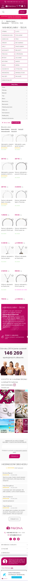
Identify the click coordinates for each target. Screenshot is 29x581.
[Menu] (3, 6)
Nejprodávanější (5, 131)
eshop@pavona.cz (15, 535)
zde (12, 568)
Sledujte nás (5, 387)
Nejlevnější (14, 129)
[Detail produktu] (7, 138)
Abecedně (14, 131)
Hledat (22, 12)
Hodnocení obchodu (14, 464)
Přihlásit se (14, 456)
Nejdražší (20, 129)
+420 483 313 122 (12, 1)
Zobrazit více (14, 519)
